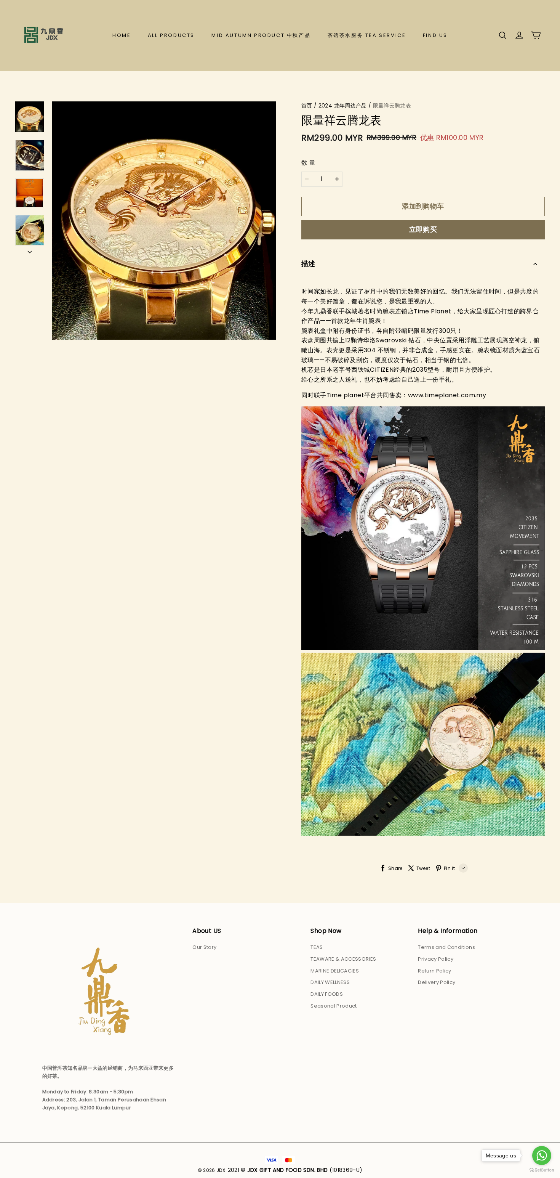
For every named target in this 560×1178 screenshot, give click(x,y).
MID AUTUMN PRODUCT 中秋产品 (260, 35)
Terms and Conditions (446, 947)
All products (171, 35)
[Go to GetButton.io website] (542, 1170)
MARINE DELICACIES (334, 970)
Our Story (204, 947)
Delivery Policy (436, 982)
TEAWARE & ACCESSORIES (343, 959)
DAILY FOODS (326, 994)
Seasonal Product (333, 1005)
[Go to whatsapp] (541, 1155)
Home (121, 35)
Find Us (435, 35)
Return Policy (434, 970)
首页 (306, 105)
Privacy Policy (435, 959)
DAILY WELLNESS (330, 982)
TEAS (316, 947)
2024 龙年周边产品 (342, 105)
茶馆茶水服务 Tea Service (367, 35)
